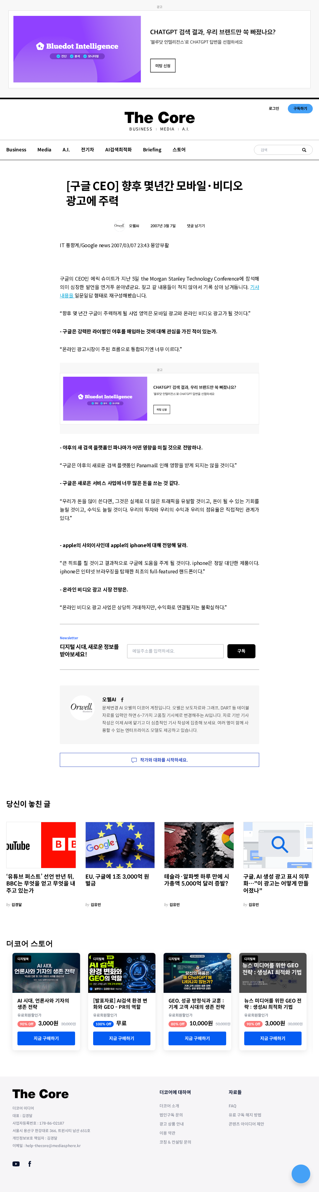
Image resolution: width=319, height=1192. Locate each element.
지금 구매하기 (46, 1038)
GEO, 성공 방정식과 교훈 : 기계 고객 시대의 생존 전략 (197, 1004)
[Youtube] (16, 1163)
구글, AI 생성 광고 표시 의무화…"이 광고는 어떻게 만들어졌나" (276, 883)
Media (167, 129)
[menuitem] (140, 129)
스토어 (179, 150)
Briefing (152, 150)
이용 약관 (167, 1133)
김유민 (96, 904)
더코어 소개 (169, 1106)
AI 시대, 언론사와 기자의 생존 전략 (43, 1004)
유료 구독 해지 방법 (245, 1115)
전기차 (87, 150)
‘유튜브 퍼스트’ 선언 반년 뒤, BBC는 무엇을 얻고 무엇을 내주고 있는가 (40, 883)
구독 (241, 651)
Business (140, 129)
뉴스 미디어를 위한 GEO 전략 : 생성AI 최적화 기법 (273, 1004)
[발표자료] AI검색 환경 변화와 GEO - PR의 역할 (120, 1004)
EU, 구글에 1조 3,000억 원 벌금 (117, 880)
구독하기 (300, 108)
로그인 (274, 108)
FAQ (232, 1106)
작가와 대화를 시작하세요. (163, 760)
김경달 (17, 904)
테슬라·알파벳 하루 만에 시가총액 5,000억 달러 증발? (196, 880)
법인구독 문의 (171, 1115)
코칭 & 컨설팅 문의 (175, 1142)
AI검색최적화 (118, 150)
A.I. (185, 129)
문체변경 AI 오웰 (117, 708)
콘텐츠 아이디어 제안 (246, 1124)
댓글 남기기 (196, 225)
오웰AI (134, 225)
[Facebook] (122, 700)
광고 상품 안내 (172, 1124)
